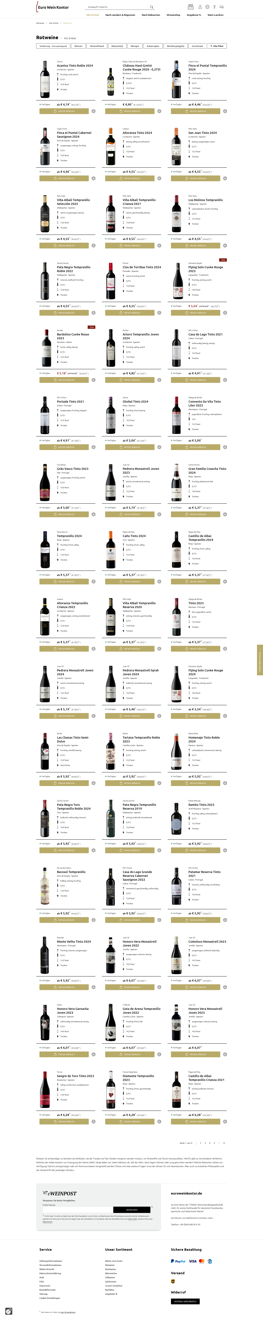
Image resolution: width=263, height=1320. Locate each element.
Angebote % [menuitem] (194, 14)
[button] (190, 7)
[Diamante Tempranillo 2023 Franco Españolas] (110, 1089)
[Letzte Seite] (224, 1142)
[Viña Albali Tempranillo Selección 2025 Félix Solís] (45, 213)
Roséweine (110, 1269)
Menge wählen (66, 111)
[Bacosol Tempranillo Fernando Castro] (45, 886)
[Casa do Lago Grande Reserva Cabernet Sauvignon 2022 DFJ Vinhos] (110, 887)
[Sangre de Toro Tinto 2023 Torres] (45, 1089)
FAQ (41, 1281)
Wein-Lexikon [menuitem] (216, 14)
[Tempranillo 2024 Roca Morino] (45, 549)
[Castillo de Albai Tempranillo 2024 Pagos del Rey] (176, 549)
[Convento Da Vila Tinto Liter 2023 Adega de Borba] (176, 415)
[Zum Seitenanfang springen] (131, 1318)
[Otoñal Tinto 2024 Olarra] (110, 415)
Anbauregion (153, 46)
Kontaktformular (47, 1289)
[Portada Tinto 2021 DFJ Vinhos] (45, 415)
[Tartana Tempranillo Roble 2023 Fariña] (110, 751)
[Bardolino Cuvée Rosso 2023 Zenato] (46, 348)
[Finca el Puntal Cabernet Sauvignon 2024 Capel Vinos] (45, 146)
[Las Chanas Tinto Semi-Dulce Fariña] (45, 751)
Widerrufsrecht (46, 1269)
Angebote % (111, 1293)
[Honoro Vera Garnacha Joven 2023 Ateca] (45, 1022)
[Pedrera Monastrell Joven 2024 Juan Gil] (45, 684)
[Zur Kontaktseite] (222, 7)
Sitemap (43, 1293)
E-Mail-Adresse (49, 1205)
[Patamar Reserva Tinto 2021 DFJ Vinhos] (176, 886)
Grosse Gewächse (113, 1285)
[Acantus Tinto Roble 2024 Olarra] (45, 79)
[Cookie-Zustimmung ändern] (8, 1311)
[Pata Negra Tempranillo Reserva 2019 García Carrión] (110, 818)
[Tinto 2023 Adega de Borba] (176, 617)
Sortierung (53, 46)
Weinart (78, 46)
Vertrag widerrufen (185, 1301)
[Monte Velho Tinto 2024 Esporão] (45, 955)
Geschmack (197, 46)
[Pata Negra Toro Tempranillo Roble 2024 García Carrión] (45, 818)
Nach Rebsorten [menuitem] (151, 14)
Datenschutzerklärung (50, 1273)
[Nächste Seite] (219, 1142)
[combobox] (120, 7)
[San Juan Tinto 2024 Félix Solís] (176, 146)
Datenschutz (47, 1222)
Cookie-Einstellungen (49, 1298)
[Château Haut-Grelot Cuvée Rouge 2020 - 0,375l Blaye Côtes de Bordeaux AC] (110, 79)
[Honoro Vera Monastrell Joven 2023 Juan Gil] (176, 1022)
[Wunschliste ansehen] (207, 7)
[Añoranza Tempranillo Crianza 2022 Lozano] (45, 617)
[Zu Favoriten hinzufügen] (93, 111)
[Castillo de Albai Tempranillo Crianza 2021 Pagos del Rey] (176, 1089)
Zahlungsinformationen (50, 1260)
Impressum (44, 1285)
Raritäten (109, 1289)
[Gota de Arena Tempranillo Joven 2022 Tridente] (110, 1022)
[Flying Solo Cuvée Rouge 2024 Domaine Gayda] (176, 684)
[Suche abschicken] (151, 7)
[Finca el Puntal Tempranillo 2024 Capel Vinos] (176, 79)
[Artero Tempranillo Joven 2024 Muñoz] (110, 348)
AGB (41, 1277)
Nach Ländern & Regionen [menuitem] (120, 14)
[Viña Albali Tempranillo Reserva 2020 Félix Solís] (110, 617)
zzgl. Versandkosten (68, 1312)
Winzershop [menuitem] (173, 14)
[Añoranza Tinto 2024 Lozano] (110, 146)
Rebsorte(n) (117, 46)
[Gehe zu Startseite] (52, 7)
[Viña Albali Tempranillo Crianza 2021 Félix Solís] (110, 213)
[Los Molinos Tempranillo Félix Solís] (176, 213)
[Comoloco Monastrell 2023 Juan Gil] (176, 955)
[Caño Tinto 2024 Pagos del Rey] (110, 549)
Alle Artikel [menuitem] (92, 14)
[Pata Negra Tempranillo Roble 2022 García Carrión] (45, 281)
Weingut (135, 46)
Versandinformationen (50, 1265)
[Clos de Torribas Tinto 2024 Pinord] (110, 281)
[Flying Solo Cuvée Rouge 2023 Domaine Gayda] (178, 281)
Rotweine (110, 1265)
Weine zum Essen (113, 1260)
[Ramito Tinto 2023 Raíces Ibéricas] (176, 818)
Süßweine (110, 1277)
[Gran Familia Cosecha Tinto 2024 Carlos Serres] (176, 482)
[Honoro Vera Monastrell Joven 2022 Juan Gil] (110, 955)
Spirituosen (110, 1281)
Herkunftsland (97, 46)
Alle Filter (218, 45)
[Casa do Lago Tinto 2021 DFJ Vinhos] (176, 348)
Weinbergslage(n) (175, 46)
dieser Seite (132, 1219)
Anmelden (132, 1209)
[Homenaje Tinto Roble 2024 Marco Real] (176, 751)
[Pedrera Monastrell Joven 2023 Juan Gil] (110, 482)
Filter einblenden (260, 662)
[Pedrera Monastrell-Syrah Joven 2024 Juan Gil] (110, 684)
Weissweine (111, 1273)
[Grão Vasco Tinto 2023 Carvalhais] (45, 482)
